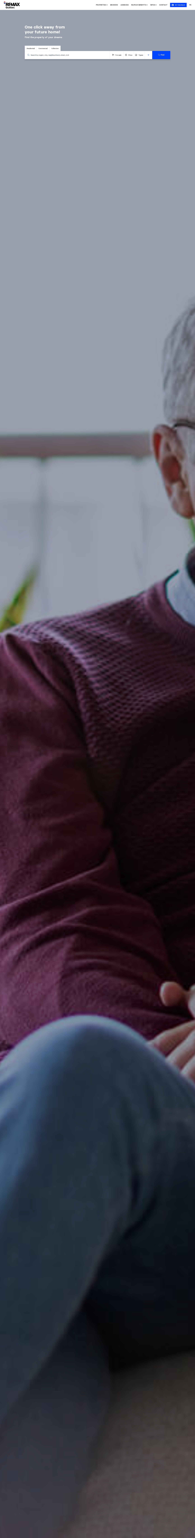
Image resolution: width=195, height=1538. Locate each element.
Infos (153, 5)
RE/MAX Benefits (138, 5)
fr (190, 5)
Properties (101, 5)
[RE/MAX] (12, 5)
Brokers (114, 5)
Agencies (125, 5)
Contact (163, 5)
